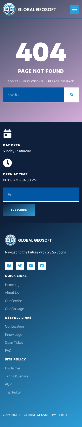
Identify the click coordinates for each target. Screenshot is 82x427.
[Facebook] (9, 266)
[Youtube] (31, 266)
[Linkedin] (42, 266)
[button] (74, 9)
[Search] (71, 94)
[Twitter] (20, 266)
